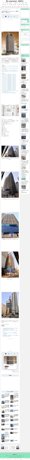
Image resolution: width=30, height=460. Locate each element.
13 (25, 38)
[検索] (28, 21)
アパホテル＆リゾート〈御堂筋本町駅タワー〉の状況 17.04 (9, 85)
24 (21, 40)
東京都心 (26, 4)
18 (22, 39)
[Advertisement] (10, 26)
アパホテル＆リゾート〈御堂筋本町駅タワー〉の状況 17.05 (9, 84)
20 (25, 39)
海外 (8, 6)
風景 (21, 6)
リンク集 (15, 459)
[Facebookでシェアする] (9, 16)
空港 (12, 6)
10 (21, 38)
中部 (7, 4)
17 (21, 39)
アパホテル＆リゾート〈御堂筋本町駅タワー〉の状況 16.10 (9, 88)
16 (29, 38)
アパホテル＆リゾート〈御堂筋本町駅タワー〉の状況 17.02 (9, 86)
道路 (14, 6)
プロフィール (3, 459)
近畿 (2, 4)
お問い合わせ (21, 459)
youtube (24, 6)
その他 (27, 6)
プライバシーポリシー (9, 459)
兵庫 (5, 4)
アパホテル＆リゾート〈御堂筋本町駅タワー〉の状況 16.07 (9, 89)
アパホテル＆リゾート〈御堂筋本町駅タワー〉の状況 (9, 74)
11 (22, 38)
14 (26, 38)
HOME (15, 454)
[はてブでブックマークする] (12, 16)
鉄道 (10, 6)
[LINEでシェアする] (15, 16)
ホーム (27, 459)
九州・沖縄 (18, 4)
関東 (6, 6)
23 (29, 39)
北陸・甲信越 (10, 4)
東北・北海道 (22, 4)
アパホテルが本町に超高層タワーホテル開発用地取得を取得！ (9, 92)
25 (22, 40)
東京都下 (3, 6)
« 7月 (21, 42)
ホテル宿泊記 (18, 6)
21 (26, 39)
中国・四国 (14, 4)
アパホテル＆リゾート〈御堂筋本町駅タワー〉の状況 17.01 (9, 87)
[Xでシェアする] (6, 16)
